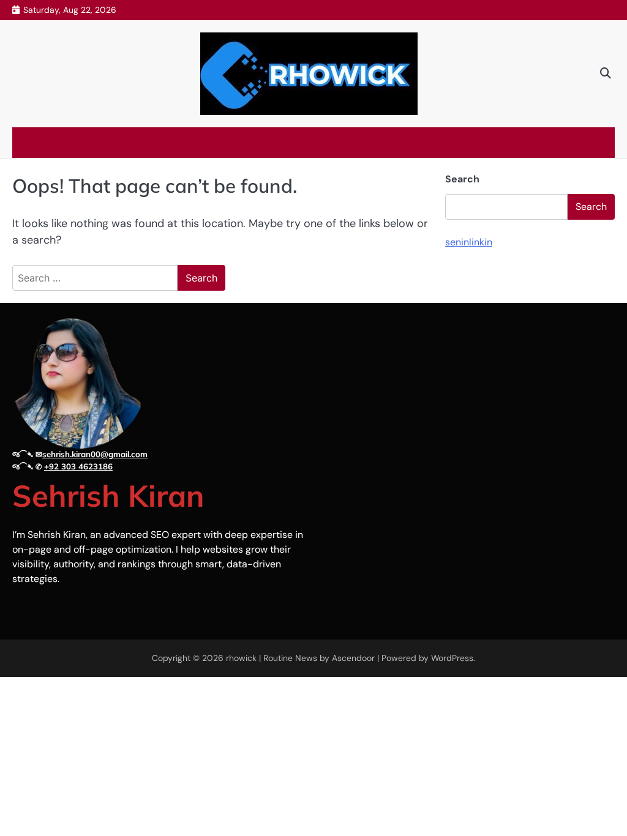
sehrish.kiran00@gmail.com (95, 454)
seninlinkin (468, 242)
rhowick (241, 657)
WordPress (452, 657)
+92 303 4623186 (78, 466)
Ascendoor (353, 657)
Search (462, 179)
